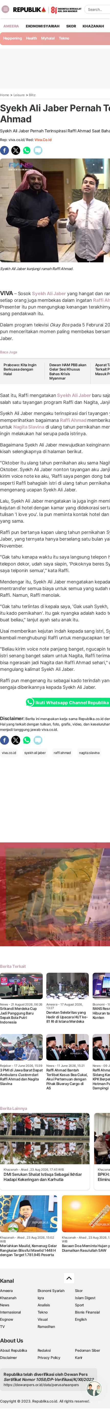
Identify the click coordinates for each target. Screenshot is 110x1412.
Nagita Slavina (28, 427)
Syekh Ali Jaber (49, 293)
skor (71, 26)
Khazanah (8, 1298)
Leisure (19, 95)
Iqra (41, 1298)
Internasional (10, 1312)
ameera (11, 26)
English (81, 1319)
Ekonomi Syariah (43, 26)
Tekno (64, 38)
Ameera (6, 1290)
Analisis (44, 1305)
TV (2, 1326)
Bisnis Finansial (87, 1312)
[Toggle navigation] (5, 9)
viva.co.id (43, 139)
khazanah (93, 26)
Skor (78, 1290)
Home (4, 95)
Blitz (32, 95)
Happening (12, 38)
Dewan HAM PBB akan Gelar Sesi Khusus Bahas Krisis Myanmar (67, 372)
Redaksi (44, 1350)
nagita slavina (89, 753)
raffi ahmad (62, 753)
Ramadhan (46, 1326)
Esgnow (6, 1319)
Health (31, 38)
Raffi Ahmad (73, 420)
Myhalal (48, 38)
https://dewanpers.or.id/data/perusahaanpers (41, 1385)
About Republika (13, 1350)
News (4, 1305)
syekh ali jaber (35, 753)
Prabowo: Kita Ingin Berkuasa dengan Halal (20, 369)
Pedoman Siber (87, 1350)
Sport (79, 1305)
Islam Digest (85, 1298)
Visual (43, 1319)
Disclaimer (8, 1357)
